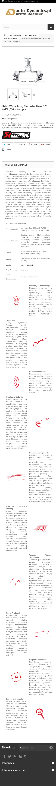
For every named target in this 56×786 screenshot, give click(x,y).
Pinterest (46, 144)
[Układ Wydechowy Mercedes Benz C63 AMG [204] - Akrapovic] (13, 94)
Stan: (4, 119)
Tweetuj (8, 144)
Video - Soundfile (27, 265)
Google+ (33, 144)
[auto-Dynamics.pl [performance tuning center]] (28, 1)
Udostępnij (20, 144)
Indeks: (5, 115)
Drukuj (8, 150)
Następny (34, 94)
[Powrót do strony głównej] (4, 35)
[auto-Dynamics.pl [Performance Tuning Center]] (28, 11)
